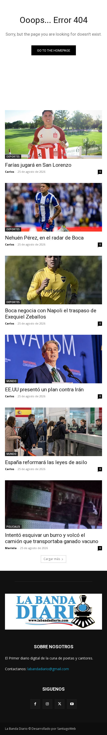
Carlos (9, 171)
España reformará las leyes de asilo (46, 462)
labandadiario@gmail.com (48, 668)
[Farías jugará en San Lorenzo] (53, 134)
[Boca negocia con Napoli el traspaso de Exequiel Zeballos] (53, 280)
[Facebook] (35, 704)
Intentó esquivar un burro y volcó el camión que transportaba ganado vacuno (51, 538)
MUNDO (11, 381)
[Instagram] (47, 704)
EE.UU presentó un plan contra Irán (44, 390)
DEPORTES (13, 156)
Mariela (11, 548)
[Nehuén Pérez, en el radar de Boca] (53, 207)
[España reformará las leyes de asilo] (53, 432)
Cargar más (52, 559)
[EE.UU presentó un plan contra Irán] (53, 359)
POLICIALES (13, 526)
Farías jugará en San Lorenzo (38, 165)
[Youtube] (72, 704)
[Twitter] (59, 704)
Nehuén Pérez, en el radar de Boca (44, 238)
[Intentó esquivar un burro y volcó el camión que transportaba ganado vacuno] (53, 504)
